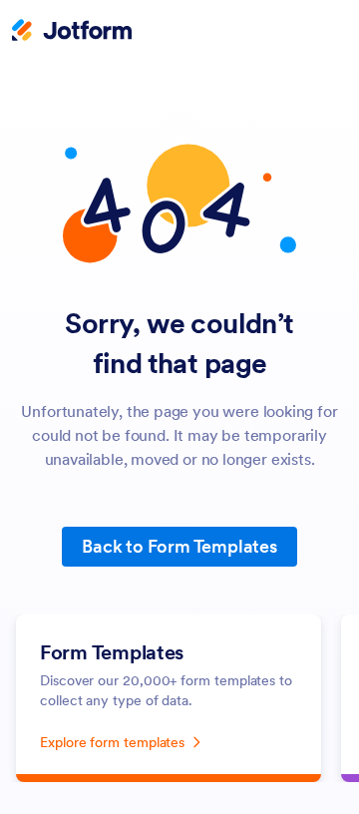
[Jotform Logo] (72, 32)
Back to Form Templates (179, 546)
